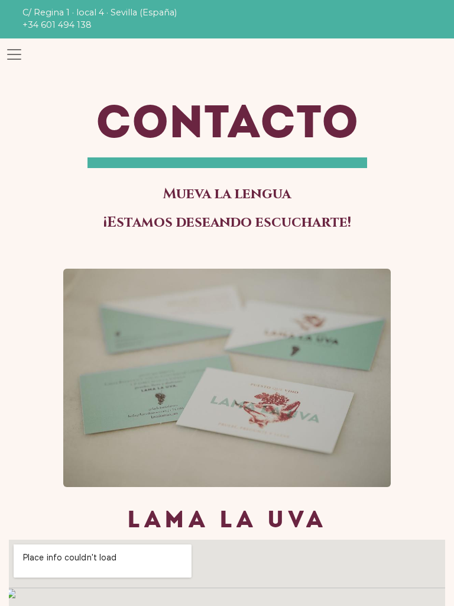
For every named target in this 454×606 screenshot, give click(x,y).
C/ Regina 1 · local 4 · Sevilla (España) (99, 12)
